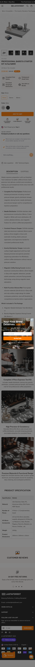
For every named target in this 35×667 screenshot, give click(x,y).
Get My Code (17, 338)
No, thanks (17, 346)
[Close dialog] (32, 320)
